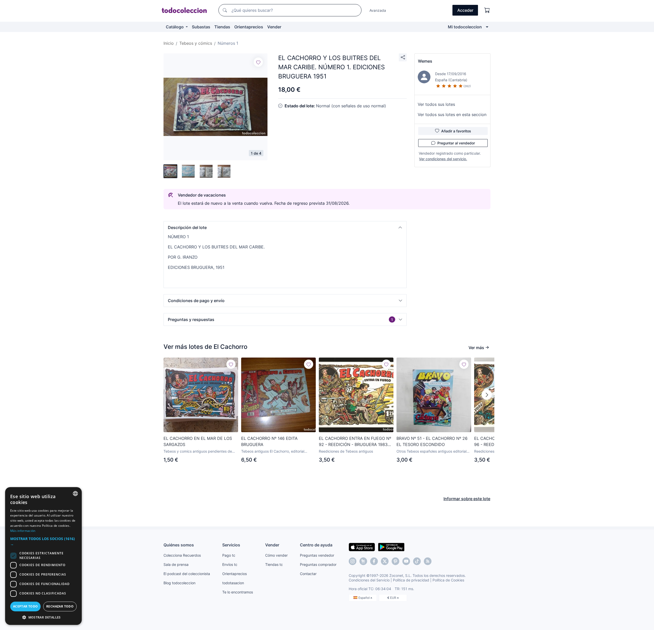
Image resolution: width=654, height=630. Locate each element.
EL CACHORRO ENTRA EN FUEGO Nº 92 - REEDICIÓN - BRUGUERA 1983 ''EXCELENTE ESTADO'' (355, 442)
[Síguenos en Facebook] (374, 561)
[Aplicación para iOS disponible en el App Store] (362, 546)
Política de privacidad (411, 580)
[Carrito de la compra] (487, 10)
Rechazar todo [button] (60, 606)
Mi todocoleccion (465, 26)
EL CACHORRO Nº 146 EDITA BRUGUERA (269, 441)
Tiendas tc (274, 564)
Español (364, 598)
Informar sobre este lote (466, 498)
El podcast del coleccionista (187, 573)
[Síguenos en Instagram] (352, 561)
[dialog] (43, 556)
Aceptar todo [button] (25, 606)
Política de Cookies (448, 580)
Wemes (425, 61)
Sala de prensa (176, 564)
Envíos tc (229, 564)
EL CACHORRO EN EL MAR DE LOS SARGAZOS (198, 441)
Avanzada (377, 10)
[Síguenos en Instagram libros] (363, 561)
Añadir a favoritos (456, 131)
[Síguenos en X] (385, 561)
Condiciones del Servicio (369, 580)
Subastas (201, 26)
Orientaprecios (248, 26)
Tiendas (222, 26)
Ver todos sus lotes (436, 104)
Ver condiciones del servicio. (443, 159)
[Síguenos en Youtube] (406, 561)
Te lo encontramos (237, 592)
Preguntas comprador (318, 564)
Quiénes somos (179, 544)
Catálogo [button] (175, 26)
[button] (285, 227)
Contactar (308, 573)
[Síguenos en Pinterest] (395, 561)
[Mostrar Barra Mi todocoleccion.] (487, 27)
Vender (274, 26)
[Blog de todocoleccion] (427, 561)
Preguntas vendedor (317, 555)
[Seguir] (258, 62)
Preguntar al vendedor (456, 143)
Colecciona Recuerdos (182, 555)
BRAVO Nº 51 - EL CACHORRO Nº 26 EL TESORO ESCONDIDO (432, 441)
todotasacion (233, 583)
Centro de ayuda (316, 544)
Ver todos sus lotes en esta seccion (452, 114)
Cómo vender (276, 555)
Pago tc (228, 555)
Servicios (231, 544)
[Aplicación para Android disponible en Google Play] (391, 546)
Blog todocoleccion (179, 583)
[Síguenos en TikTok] (417, 561)
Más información (23, 531)
